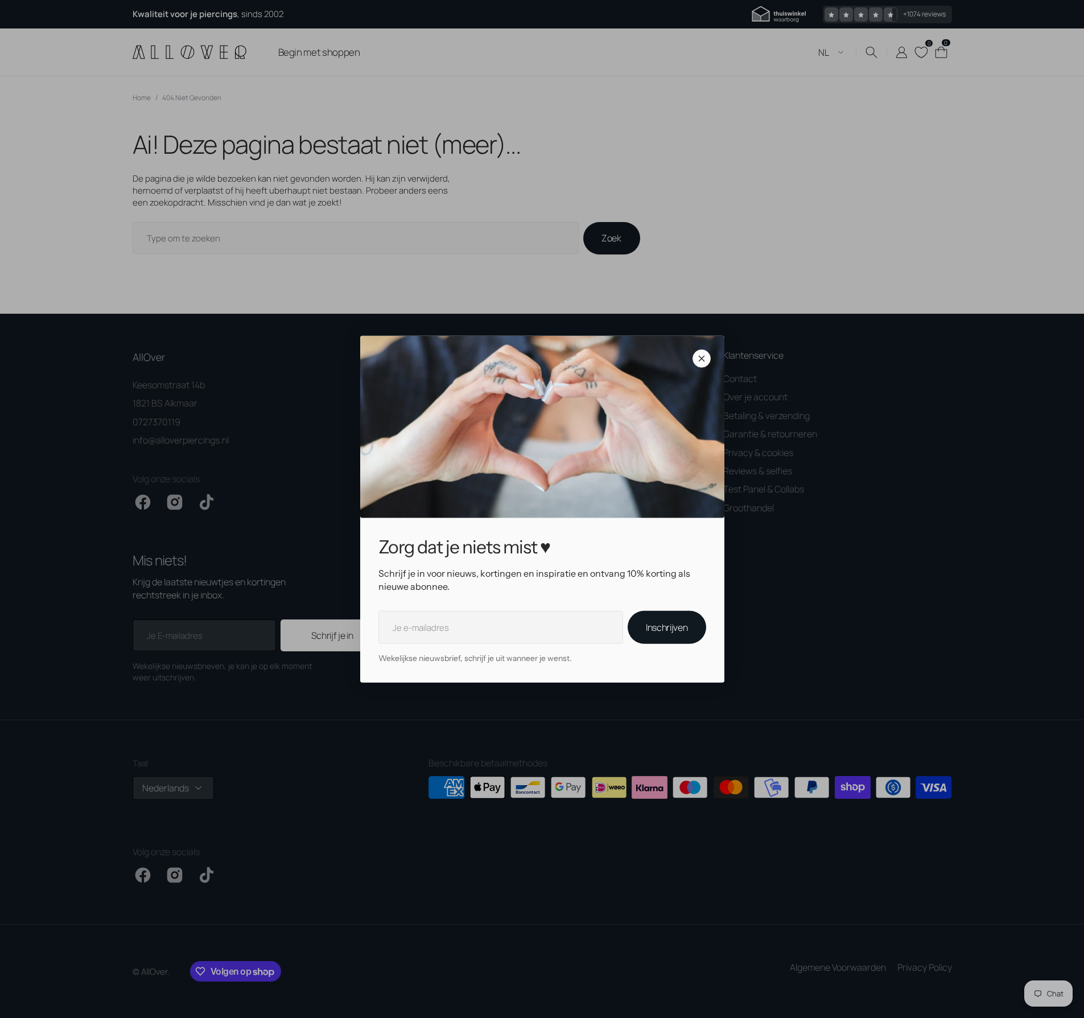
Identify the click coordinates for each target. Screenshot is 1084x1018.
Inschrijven (666, 627)
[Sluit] (702, 359)
